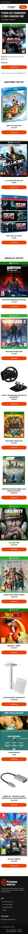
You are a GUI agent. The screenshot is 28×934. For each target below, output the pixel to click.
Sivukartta (19, 931)
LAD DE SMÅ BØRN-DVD (14, 752)
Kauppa (23, 7)
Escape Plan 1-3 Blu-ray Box (14, 236)
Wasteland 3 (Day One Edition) (14, 351)
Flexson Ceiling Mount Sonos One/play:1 (14, 697)
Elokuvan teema (8, 907)
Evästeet (19, 929)
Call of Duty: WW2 (14, 543)
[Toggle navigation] (3, 7)
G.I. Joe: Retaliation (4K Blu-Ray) (14, 180)
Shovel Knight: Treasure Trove (14, 441)
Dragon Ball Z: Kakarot (14, 646)
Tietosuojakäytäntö (11, 931)
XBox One (21, 56)
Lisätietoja (14, 67)
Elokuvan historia (8, 904)
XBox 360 (12, 19)
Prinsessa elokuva (8, 901)
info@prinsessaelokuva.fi (6, 2)
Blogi (5, 910)
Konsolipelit (6, 19)
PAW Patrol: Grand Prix (14, 859)
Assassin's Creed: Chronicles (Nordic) (14, 595)
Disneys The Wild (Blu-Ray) (14, 125)
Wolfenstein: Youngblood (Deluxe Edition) (14, 300)
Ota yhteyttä (13, 929)
